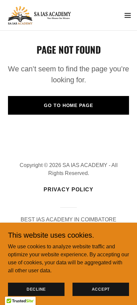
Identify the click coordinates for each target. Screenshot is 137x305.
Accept (101, 289)
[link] (39, 15)
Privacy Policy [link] (68, 189)
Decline (36, 289)
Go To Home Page (68, 105)
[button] (127, 15)
